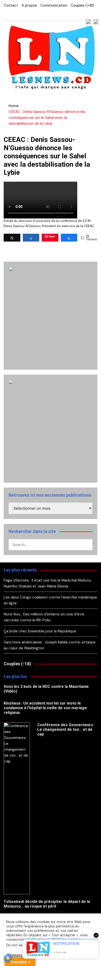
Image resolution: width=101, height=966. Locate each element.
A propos (29, 5)
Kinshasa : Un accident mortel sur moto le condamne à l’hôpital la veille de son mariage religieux (45, 708)
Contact (11, 5)
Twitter (13, 13)
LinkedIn (21, 13)
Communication (53, 5)
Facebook (5, 13)
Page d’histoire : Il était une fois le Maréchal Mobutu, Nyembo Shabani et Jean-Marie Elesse (47, 583)
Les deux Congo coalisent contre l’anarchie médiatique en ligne (50, 600)
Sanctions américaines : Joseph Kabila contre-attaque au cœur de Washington (50, 645)
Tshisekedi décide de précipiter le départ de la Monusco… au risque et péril (47, 904)
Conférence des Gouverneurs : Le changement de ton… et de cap (66, 729)
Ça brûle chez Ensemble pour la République (40, 631)
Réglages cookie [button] (20, 955)
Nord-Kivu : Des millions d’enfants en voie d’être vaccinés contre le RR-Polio (44, 617)
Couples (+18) (82, 5)
